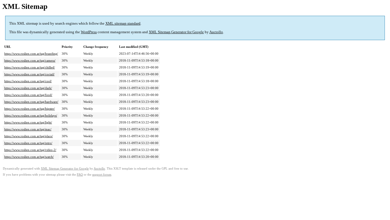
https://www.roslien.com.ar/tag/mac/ (27, 129)
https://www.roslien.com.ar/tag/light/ (28, 122)
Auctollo (216, 32)
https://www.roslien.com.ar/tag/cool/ (28, 81)
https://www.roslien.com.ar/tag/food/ (28, 95)
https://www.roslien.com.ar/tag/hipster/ (29, 108)
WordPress (89, 32)
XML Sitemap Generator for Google (176, 32)
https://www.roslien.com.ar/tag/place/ (28, 136)
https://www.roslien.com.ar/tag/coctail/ (29, 74)
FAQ (80, 174)
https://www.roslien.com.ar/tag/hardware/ (31, 101)
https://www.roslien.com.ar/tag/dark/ (28, 88)
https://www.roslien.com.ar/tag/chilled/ (29, 67)
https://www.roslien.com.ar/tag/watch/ (29, 156)
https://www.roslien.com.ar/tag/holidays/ (30, 115)
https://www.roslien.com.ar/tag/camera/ (29, 60)
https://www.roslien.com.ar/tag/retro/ (28, 143)
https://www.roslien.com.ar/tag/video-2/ (30, 150)
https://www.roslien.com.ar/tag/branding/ (31, 53)
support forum (101, 174)
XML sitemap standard (122, 23)
